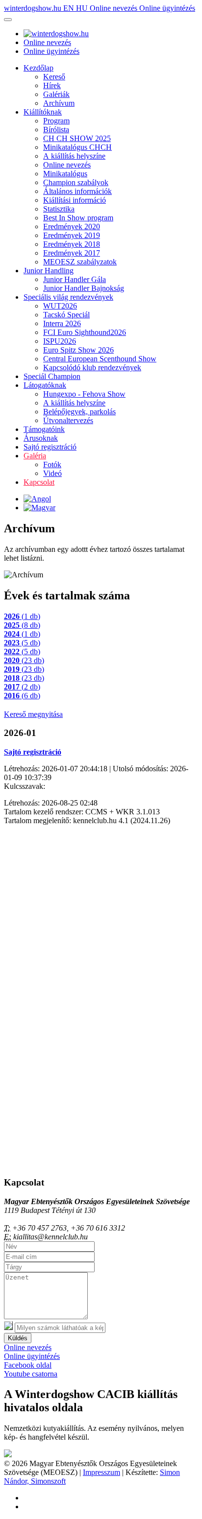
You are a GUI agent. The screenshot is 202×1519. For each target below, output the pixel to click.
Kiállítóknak (43, 112)
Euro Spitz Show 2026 (78, 350)
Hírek (52, 85)
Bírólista (56, 129)
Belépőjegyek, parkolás (79, 411)
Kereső (54, 76)
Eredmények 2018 (71, 244)
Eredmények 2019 (71, 235)
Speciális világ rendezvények (68, 297)
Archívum (59, 103)
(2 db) (22, 687)
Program (56, 121)
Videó (52, 473)
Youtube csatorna (30, 1374)
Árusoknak (41, 438)
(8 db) (22, 625)
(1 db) (22, 616)
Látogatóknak (45, 385)
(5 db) (22, 643)
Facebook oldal (27, 1365)
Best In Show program (78, 218)
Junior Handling (49, 270)
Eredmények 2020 (71, 226)
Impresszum (101, 1472)
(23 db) (24, 660)
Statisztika (59, 209)
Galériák (56, 94)
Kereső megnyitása (33, 714)
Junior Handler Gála (74, 279)
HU (83, 8)
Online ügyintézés (167, 8)
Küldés (17, 1338)
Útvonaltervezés (68, 420)
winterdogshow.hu (33, 8)
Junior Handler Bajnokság (83, 288)
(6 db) (22, 695)
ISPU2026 (59, 341)
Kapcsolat (39, 482)
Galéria (35, 455)
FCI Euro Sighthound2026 (84, 332)
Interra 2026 (62, 323)
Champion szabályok (75, 182)
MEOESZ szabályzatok (80, 262)
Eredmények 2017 (71, 253)
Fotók (52, 464)
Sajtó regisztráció (50, 447)
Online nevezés (114, 8)
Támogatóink (44, 429)
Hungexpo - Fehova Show (84, 394)
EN (69, 8)
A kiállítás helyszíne (74, 156)
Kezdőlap (38, 68)
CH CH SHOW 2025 (77, 138)
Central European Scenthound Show (99, 359)
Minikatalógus (65, 173)
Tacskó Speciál (66, 314)
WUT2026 (60, 306)
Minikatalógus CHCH (77, 147)
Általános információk (77, 191)
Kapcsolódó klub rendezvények (92, 367)
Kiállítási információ (74, 200)
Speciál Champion (52, 376)
